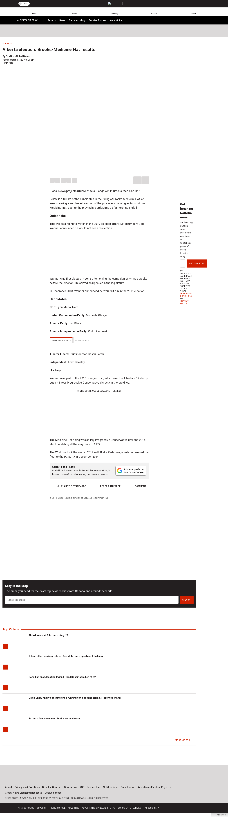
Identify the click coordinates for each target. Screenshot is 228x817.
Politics (6, 43)
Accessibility (152, 808)
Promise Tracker (97, 20)
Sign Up (186, 600)
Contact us (70, 787)
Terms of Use (58, 808)
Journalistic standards (71, 486)
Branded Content (52, 787)
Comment (141, 486)
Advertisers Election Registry (154, 787)
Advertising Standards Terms (98, 808)
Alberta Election (27, 21)
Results (52, 20)
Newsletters (94, 787)
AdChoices (221, 815)
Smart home (128, 787)
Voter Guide (116, 20)
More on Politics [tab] (61, 340)
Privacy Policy (26, 808)
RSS (82, 787)
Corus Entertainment (130, 808)
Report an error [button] (110, 486)
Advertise (73, 808)
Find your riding (77, 20)
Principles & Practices (27, 787)
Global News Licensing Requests (23, 792)
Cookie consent (54, 792)
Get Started (197, 263)
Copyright (42, 808)
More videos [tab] (82, 340)
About (8, 787)
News (62, 20)
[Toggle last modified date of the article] (36, 59)
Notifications (110, 787)
